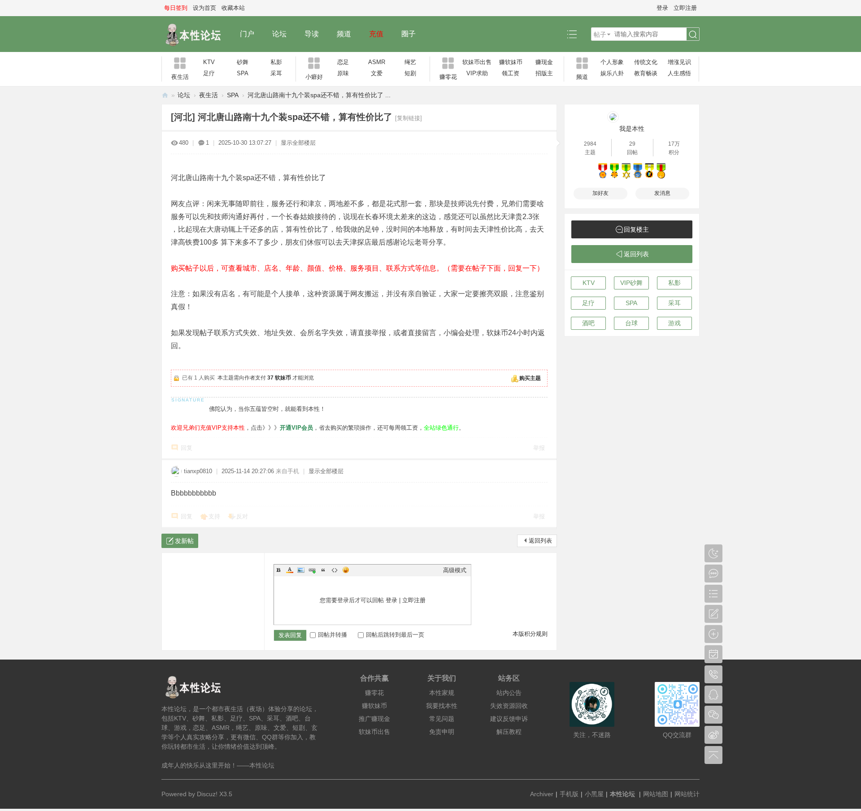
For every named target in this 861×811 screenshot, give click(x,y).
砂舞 (242, 62)
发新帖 (184, 540)
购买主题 (530, 378)
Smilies (345, 569)
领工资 (510, 73)
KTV (209, 62)
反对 (242, 516)
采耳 (276, 73)
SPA (242, 73)
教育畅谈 (645, 73)
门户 (247, 34)
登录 (662, 7)
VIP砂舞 (631, 282)
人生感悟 (679, 73)
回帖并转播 (332, 634)
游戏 (674, 323)
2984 (590, 144)
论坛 (279, 34)
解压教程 (509, 731)
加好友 (600, 193)
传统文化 (645, 62)
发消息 (662, 193)
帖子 (600, 34)
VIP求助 (477, 73)
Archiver (541, 794)
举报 (539, 447)
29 (632, 144)
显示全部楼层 (298, 142)
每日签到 (175, 7)
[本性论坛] (196, 34)
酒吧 (588, 323)
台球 (631, 323)
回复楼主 (636, 229)
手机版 (569, 794)
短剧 (410, 73)
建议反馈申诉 (509, 718)
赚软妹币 (510, 62)
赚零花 (374, 692)
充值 (376, 34)
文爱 (377, 73)
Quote (323, 569)
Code (334, 569)
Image (300, 569)
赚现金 (544, 62)
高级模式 (454, 570)
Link (312, 569)
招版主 (544, 73)
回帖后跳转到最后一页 (395, 634)
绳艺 (410, 62)
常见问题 (441, 718)
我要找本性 (441, 705)
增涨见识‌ (679, 62)
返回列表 (540, 540)
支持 (214, 516)
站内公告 (509, 692)
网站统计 (687, 794)
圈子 (408, 34)
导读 (311, 34)
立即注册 (685, 7)
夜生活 (208, 95)
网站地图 (655, 794)
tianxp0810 (198, 471)
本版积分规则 (530, 633)
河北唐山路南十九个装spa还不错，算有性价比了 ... (319, 95)
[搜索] (693, 34)
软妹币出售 (476, 62)
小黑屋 (594, 794)
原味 (343, 73)
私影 (276, 62)
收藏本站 (233, 7)
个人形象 (612, 62)
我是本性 (631, 128)
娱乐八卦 (612, 73)
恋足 (343, 62)
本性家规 (441, 692)
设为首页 (204, 7)
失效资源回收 (509, 705)
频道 (344, 34)
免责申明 (441, 731)
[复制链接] (408, 118)
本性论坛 (165, 95)
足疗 (209, 73)
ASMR (376, 62)
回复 (186, 447)
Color (289, 569)
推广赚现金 (374, 718)
